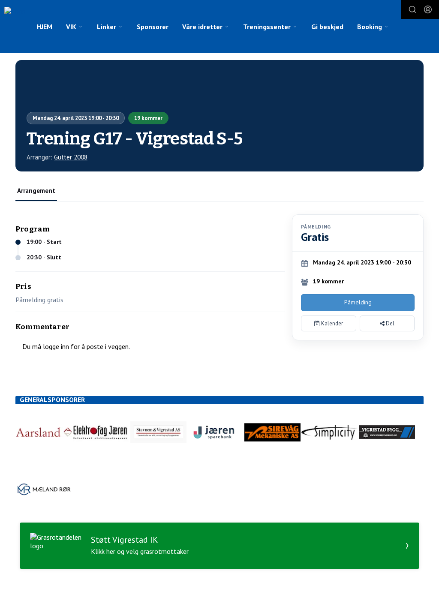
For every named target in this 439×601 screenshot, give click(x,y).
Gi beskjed (327, 26)
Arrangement (36, 190)
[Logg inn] (428, 9)
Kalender (331, 323)
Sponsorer (152, 26)
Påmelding (358, 302)
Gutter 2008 (70, 157)
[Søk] (412, 9)
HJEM (44, 26)
